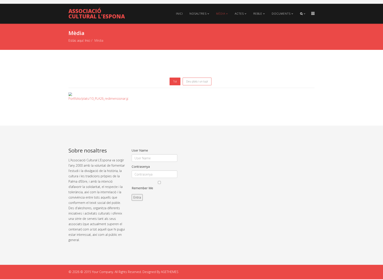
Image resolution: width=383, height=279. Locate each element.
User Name (140, 150)
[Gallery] (99, 96)
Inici (179, 14)
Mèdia (220, 14)
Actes (239, 14)
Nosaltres (198, 14)
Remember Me (142, 188)
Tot (175, 81)
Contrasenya (141, 166)
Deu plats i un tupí (197, 81)
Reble (257, 14)
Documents (281, 14)
